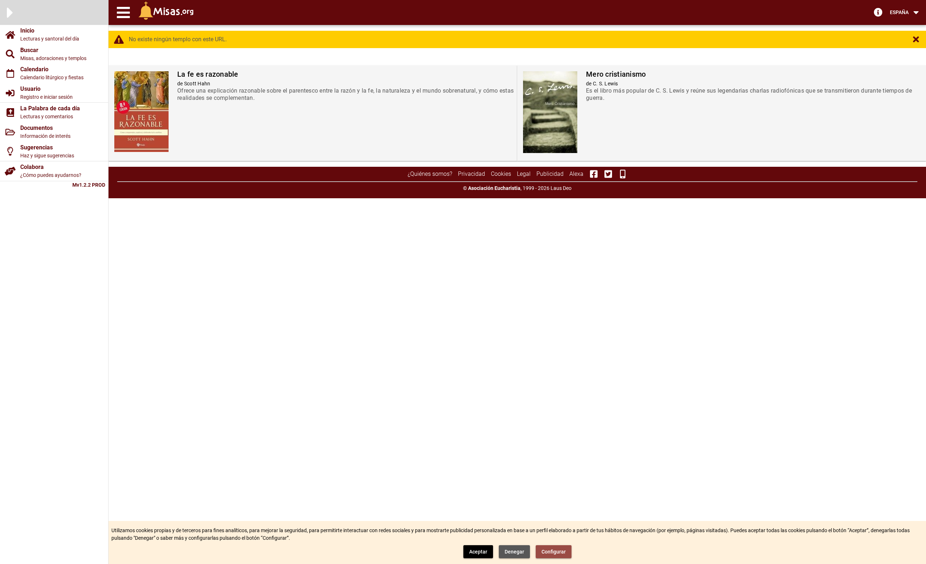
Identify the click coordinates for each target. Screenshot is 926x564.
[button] (123, 12)
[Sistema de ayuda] (878, 12)
